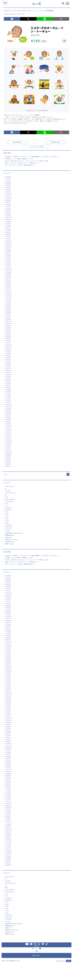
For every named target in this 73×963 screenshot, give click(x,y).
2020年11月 (8, 321)
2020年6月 (8, 332)
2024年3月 (8, 236)
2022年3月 (8, 287)
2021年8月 (8, 302)
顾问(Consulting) (9, 543)
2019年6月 (8, 357)
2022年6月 (8, 281)
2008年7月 (8, 464)
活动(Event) (8, 537)
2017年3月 (8, 400)
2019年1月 (8, 368)
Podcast (7, 520)
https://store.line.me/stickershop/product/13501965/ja (16, 123)
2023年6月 (8, 255)
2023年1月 (8, 266)
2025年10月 (8, 198)
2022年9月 (8, 274)
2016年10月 (8, 408)
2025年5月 (8, 206)
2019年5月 (8, 359)
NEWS (23, 14)
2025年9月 (8, 200)
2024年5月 (8, 232)
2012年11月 (8, 440)
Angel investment (9, 486)
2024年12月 (8, 217)
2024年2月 (8, 238)
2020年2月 (8, 340)
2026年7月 (8, 179)
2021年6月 (8, 306)
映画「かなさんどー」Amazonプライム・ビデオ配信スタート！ (22, 163)
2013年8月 (8, 438)
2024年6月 (8, 230)
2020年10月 (8, 323)
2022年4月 (8, 285)
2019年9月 (8, 351)
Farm (6, 505)
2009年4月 (8, 462)
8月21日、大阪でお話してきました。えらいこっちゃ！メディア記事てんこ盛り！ (27, 161)
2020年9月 (8, 325)
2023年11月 (8, 245)
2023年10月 (8, 247)
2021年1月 (8, 317)
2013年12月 (8, 436)
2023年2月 (8, 264)
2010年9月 (8, 455)
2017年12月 (8, 389)
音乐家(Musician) (9, 541)
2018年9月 (8, 376)
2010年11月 (8, 451)
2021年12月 (8, 294)
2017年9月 (8, 391)
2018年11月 (8, 372)
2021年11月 (8, 296)
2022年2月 (8, 289)
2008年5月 (8, 466)
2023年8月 (8, 251)
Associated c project (10, 492)
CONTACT (38, 955)
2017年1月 (8, 402)
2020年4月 (8, 336)
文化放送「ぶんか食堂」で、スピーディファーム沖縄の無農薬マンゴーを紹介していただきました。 (32, 156)
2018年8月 (8, 379)
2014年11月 (8, 432)
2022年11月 (8, 270)
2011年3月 (8, 449)
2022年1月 (8, 291)
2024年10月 (8, 221)
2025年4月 (8, 209)
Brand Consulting (9, 499)
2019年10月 (8, 349)
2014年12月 (8, 430)
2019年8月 (8, 353)
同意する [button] (68, 960)
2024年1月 (8, 240)
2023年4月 (8, 260)
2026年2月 (8, 189)
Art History (8, 490)
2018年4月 (8, 387)
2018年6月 (8, 383)
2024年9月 (8, 223)
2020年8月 (8, 328)
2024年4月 (8, 234)
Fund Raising (8, 507)
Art (6, 488)
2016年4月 (8, 419)
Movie (6, 512)
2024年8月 (8, 226)
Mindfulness (8, 509)
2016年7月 (8, 415)
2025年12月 (8, 194)
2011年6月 (8, 445)
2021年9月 (8, 300)
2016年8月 (8, 413)
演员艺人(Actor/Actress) (11, 539)
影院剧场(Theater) (10, 535)
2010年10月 (8, 453)
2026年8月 (8, 177)
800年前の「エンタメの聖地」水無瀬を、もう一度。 (19, 158)
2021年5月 (8, 308)
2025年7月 (8, 202)
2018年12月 (8, 370)
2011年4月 (8, 447)
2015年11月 (8, 423)
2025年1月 (8, 215)
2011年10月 (8, 442)
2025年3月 (8, 211)
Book (6, 497)
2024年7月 (8, 228)
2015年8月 (8, 425)
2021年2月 (8, 315)
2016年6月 (8, 417)
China (6, 503)
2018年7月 (8, 381)
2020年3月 (8, 338)
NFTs (6, 516)
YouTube (7, 531)
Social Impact (8, 524)
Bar (6, 495)
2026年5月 (8, 183)
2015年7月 (8, 428)
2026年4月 (8, 185)
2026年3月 (8, 187)
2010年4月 (8, 459)
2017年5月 (8, 398)
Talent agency (8, 526)
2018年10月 (8, 374)
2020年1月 (8, 342)
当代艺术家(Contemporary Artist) (13, 533)
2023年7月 (8, 253)
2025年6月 (8, 204)
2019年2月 (8, 366)
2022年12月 (8, 268)
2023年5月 (8, 257)
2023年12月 (8, 243)
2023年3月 (8, 262)
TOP (5, 3)
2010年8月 (8, 457)
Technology (8, 529)
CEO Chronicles (17, 14)
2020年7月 (8, 330)
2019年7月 (8, 355)
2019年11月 (8, 347)
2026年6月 (8, 181)
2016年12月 (8, 404)
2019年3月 (8, 364)
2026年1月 (8, 191)
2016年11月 (8, 406)
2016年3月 (8, 421)
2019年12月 (8, 345)
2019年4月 (8, 362)
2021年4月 (8, 311)
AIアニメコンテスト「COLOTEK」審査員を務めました (20, 165)
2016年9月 (8, 411)
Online (7, 518)
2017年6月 (8, 396)
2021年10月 (8, 298)
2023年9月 (8, 249)
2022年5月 (8, 283)
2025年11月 (8, 196)
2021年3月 (8, 313)
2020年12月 (8, 319)
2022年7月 (8, 279)
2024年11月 (8, 219)
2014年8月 (8, 434)
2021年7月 (8, 304)
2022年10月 (8, 272)
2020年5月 (8, 334)
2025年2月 (8, 213)
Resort (6, 522)
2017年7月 (8, 394)
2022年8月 (8, 277)
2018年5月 (8, 385)
